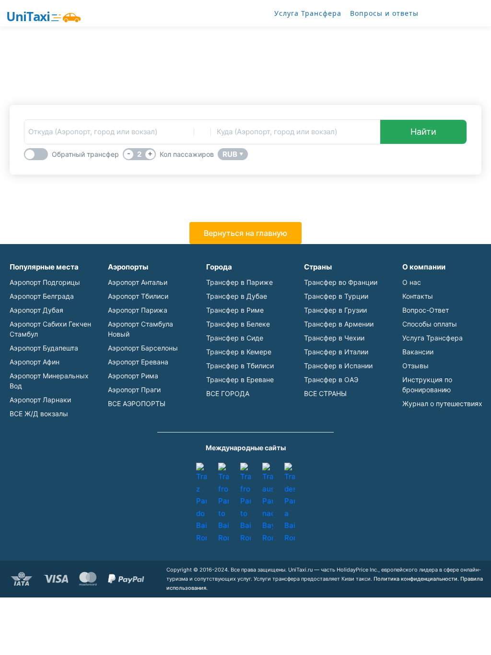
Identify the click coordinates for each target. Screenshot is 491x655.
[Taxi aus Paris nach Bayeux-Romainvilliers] (267, 503)
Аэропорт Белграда (42, 296)
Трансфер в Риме (235, 310)
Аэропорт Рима (133, 376)
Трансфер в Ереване (240, 379)
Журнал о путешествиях (442, 403)
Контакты (417, 296)
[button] (245, 233)
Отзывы (415, 366)
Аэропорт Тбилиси (138, 296)
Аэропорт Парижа (137, 310)
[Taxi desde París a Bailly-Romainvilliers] (289, 503)
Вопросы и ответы (384, 13)
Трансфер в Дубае (236, 296)
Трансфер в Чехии (334, 338)
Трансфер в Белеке (238, 324)
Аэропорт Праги (134, 390)
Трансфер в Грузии (335, 310)
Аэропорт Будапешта (44, 348)
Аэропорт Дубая (36, 310)
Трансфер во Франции (340, 282)
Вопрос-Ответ (425, 310)
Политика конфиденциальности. (416, 578)
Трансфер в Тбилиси (240, 366)
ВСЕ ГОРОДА (227, 393)
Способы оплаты (429, 324)
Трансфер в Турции (336, 296)
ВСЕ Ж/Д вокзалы (39, 413)
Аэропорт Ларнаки (40, 400)
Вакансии (417, 352)
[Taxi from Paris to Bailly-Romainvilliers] (223, 503)
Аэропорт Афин (34, 362)
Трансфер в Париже (239, 282)
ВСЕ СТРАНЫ (325, 393)
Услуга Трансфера (307, 13)
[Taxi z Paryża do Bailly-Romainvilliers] (201, 503)
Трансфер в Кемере (238, 352)
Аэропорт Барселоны (143, 348)
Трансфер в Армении (339, 324)
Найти (423, 132)
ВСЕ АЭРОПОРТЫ (136, 403)
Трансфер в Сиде (234, 338)
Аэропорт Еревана (138, 362)
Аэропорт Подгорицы (45, 282)
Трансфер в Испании (338, 366)
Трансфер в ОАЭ (331, 379)
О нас (411, 282)
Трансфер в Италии (336, 352)
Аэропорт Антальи (137, 282)
